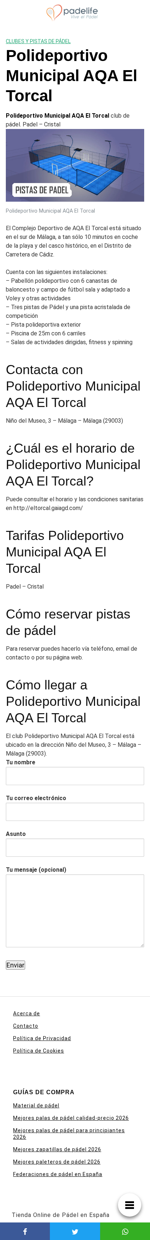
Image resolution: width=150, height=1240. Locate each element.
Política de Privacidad (42, 1038)
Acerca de (26, 1013)
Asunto (16, 833)
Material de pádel (36, 1105)
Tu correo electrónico (36, 798)
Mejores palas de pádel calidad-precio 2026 (71, 1118)
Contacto (25, 1026)
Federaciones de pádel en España (57, 1174)
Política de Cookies (38, 1051)
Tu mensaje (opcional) (36, 869)
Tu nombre (20, 762)
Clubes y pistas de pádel (38, 41)
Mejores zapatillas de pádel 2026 (57, 1149)
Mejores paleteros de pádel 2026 (56, 1162)
